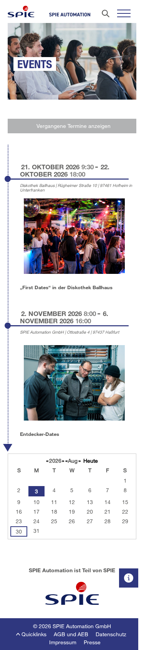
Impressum (62, 642)
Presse (92, 642)
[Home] (21, 11)
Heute (90, 460)
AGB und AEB (71, 634)
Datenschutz (111, 634)
